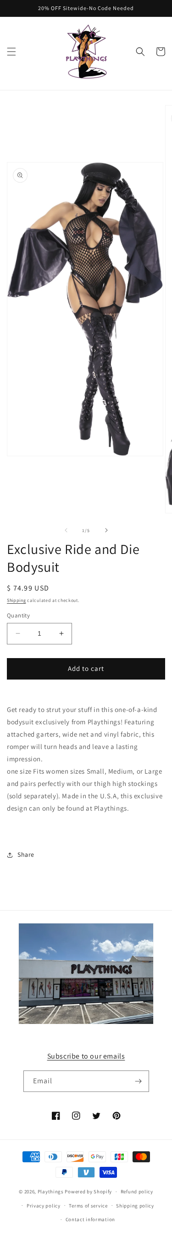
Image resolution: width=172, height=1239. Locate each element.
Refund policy (137, 1191)
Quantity (18, 615)
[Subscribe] (138, 1081)
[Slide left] (66, 530)
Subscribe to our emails (86, 1056)
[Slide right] (106, 530)
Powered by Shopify (88, 1191)
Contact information (90, 1219)
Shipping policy (135, 1205)
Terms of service (88, 1205)
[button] (11, 52)
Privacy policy (44, 1205)
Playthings (51, 1191)
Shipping (16, 600)
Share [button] (25, 854)
